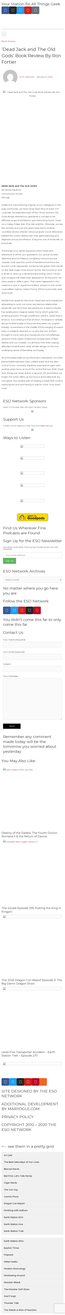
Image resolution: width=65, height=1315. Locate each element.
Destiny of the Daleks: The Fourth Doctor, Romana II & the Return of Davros (30, 834)
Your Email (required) (13, 652)
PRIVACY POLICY (18, 1117)
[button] (32, 29)
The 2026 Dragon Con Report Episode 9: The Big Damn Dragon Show (32, 981)
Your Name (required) (14, 639)
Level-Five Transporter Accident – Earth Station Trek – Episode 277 (28, 1053)
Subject (7, 664)
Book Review (8, 41)
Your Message (10, 676)
